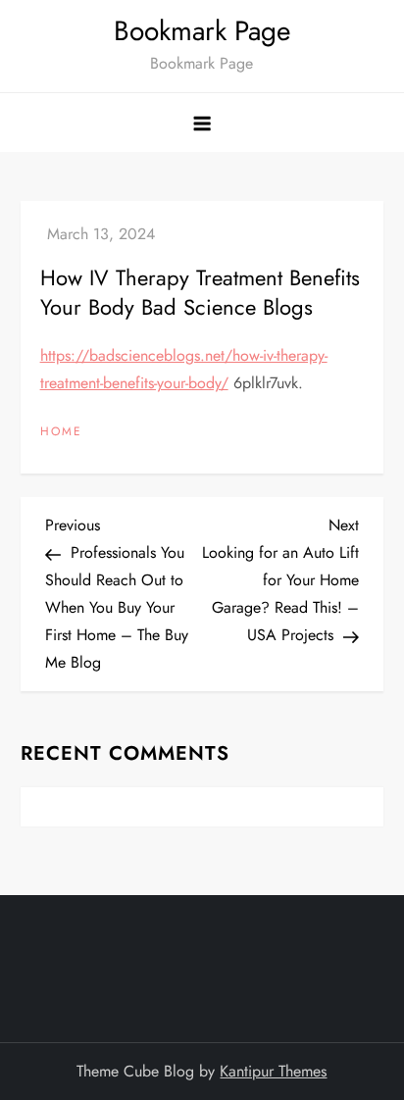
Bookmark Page (202, 31)
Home (61, 432)
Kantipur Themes (273, 1071)
